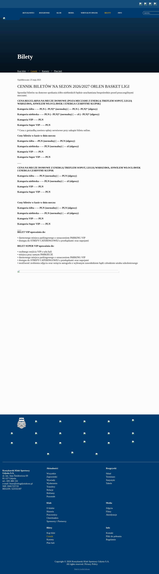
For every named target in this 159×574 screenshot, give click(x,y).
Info (120, 13)
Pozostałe (51, 496)
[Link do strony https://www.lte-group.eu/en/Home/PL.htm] (142, 423)
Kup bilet (21, 71)
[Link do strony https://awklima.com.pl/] (118, 445)
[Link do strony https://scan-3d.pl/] (142, 435)
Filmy (108, 511)
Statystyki (110, 480)
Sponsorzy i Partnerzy (56, 521)
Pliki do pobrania (113, 536)
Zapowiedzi (52, 477)
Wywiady (51, 480)
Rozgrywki (44, 13)
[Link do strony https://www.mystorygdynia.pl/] (21, 445)
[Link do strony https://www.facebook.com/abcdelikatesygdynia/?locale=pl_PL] (82, 455)
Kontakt (109, 533)
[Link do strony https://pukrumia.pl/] (106, 455)
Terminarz (110, 477)
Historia (50, 511)
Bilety (108, 13)
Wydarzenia (52, 483)
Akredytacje (111, 514)
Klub (59, 13)
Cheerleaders (52, 518)
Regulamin (111, 539)
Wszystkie (51, 473)
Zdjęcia (109, 508)
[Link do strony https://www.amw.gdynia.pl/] (21, 423)
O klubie (50, 508)
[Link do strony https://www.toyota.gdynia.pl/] (21, 435)
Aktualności (28, 13)
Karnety (45, 71)
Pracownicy (52, 514)
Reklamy (51, 493)
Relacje (50, 490)
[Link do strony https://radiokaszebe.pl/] (118, 435)
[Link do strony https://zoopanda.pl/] (57, 455)
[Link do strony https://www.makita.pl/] (45, 445)
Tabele (109, 483)
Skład (108, 473)
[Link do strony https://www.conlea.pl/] (69, 445)
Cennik (34, 71)
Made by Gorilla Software (82, 569)
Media (71, 13)
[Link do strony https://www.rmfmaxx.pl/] (69, 435)
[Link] (140, 3)
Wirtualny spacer (89, 13)
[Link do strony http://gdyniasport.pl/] (94, 423)
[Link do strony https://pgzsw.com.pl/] (69, 423)
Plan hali (58, 71)
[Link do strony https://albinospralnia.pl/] (45, 435)
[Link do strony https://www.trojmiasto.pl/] (94, 435)
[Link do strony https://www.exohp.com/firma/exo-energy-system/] (142, 445)
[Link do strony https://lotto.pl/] (45, 423)
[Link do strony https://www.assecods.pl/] (118, 423)
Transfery (51, 486)
